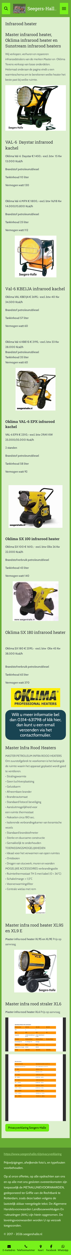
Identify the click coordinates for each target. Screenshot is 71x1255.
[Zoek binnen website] (6, 8)
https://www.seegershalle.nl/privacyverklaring (33, 1154)
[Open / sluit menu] (64, 8)
